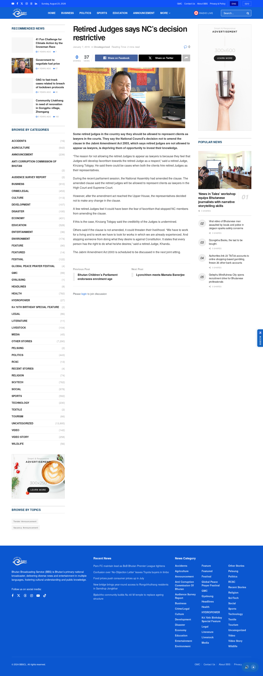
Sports (102, 13)
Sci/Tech (17, 382)
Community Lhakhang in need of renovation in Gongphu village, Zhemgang (49, 106)
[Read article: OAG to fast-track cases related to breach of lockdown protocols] (22, 85)
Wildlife (18, 443)
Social (16, 389)
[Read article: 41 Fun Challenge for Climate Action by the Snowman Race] (22, 45)
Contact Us (189, 3)
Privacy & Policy (217, 3)
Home (51, 13)
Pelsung (18, 348)
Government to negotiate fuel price (48, 61)
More (164, 13)
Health (17, 293)
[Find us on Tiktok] (44, 596)
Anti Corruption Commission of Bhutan (34, 164)
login (84, 294)
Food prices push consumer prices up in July (118, 578)
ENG (234, 3)
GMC (179, 3)
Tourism (17, 416)
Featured (18, 252)
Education (120, 13)
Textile (17, 409)
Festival (18, 259)
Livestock (19, 327)
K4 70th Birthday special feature (35, 307)
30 (56, 92)
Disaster (18, 211)
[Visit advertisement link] (38, 476)
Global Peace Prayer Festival (33, 266)
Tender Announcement (24, 521)
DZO (247, 3)
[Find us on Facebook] (17, 3)
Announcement (144, 13)
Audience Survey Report (29, 177)
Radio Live (206, 12)
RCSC (15, 361)
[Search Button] (248, 13)
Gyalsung (18, 279)
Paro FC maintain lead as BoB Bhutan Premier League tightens (129, 566)
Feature (17, 245)
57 (56, 68)
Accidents (19, 141)
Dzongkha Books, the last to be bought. (226, 241)
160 (57, 116)
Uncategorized (102, 46)
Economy (18, 218)
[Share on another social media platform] (186, 58)
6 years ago (44, 92)
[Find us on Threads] (31, 3)
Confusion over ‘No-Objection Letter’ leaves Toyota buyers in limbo (131, 572)
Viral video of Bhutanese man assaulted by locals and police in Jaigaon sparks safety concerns (226, 224)
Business (67, 13)
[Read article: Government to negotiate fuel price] (22, 65)
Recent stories (22, 368)
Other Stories (22, 341)
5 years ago (44, 51)
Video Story (20, 437)
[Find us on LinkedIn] (36, 3)
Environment (21, 238)
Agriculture (21, 147)
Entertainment (22, 232)
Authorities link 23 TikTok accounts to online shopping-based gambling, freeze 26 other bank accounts (229, 259)
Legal (16, 314)
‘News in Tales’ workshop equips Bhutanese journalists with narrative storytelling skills (217, 199)
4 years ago (44, 68)
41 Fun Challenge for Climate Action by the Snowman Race (49, 43)
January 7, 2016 (81, 46)
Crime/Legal (20, 191)
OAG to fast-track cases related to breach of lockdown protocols (50, 83)
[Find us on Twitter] (22, 3)
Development (21, 204)
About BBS (202, 3)
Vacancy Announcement (25, 527)
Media (16, 334)
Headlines (19, 286)
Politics (85, 13)
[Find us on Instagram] (27, 3)
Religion (18, 375)
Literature (19, 321)
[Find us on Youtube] (13, 3)
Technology (20, 402)
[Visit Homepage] (19, 13)
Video (15, 430)
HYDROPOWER (21, 300)
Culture (17, 197)
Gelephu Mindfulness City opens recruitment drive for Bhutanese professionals (226, 278)
